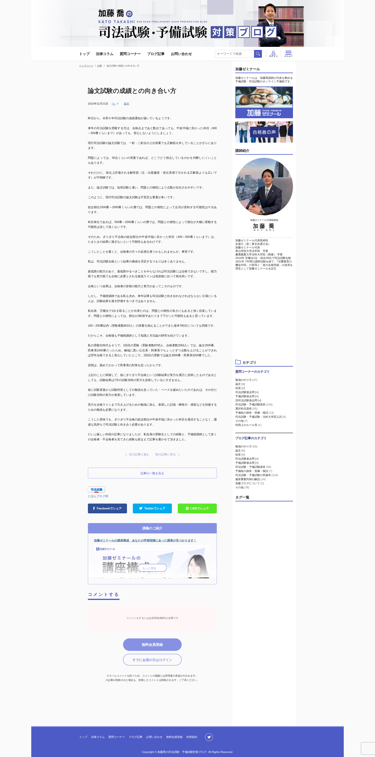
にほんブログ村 (98, 496)
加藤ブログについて (249, 483)
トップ (84, 54)
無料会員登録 (152, 645)
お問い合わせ (181, 54)
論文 (126, 103)
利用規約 (191, 736)
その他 (241, 420)
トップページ (86, 65)
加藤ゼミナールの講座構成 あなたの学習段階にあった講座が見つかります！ (145, 540)
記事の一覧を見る (152, 473)
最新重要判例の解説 (250, 479)
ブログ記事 (156, 54)
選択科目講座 (246, 408)
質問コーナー (130, 54)
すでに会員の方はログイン (152, 660)
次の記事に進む (139, 454)
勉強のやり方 (246, 379)
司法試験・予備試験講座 (254, 404)
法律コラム (104, 54)
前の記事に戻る (165, 454)
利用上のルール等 (248, 424)
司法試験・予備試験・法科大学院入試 (260, 416)
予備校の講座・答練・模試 (254, 412)
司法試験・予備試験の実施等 (256, 475)
